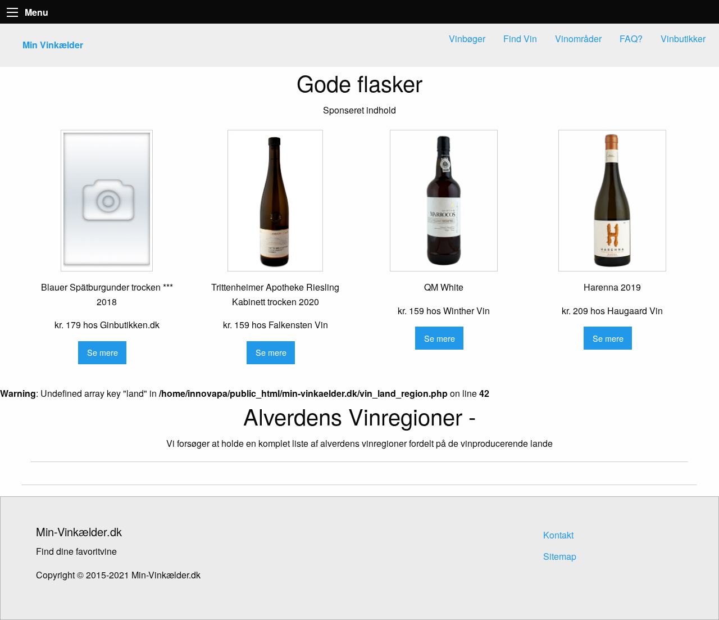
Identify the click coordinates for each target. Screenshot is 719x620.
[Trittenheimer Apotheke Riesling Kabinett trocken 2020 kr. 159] (275, 200)
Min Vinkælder (52, 44)
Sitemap (559, 556)
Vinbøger (467, 38)
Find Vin (520, 38)
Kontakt (558, 534)
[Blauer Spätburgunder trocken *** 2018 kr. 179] (107, 200)
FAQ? (631, 38)
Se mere (102, 352)
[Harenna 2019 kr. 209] (612, 200)
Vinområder (578, 38)
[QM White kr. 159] (444, 200)
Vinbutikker (683, 38)
